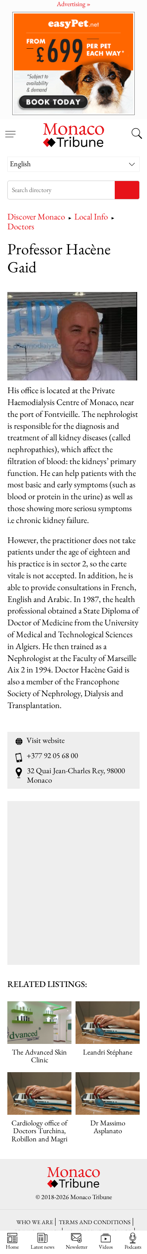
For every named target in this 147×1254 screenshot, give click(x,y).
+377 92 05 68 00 (52, 755)
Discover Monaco (36, 216)
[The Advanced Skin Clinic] (39, 1022)
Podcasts (133, 1246)
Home (12, 1246)
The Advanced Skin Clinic (39, 1055)
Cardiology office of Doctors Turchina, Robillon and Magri (39, 1130)
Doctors (20, 226)
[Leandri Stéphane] (108, 1022)
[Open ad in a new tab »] (73, 63)
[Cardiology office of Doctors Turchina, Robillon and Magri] (39, 1093)
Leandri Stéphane (107, 1052)
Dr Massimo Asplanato (107, 1126)
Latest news (42, 1246)
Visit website (46, 740)
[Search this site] (137, 134)
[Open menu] (10, 129)
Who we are (34, 1222)
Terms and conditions (95, 1222)
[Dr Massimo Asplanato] (108, 1093)
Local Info (91, 216)
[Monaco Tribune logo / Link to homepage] (73, 134)
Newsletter (76, 1246)
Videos (106, 1246)
